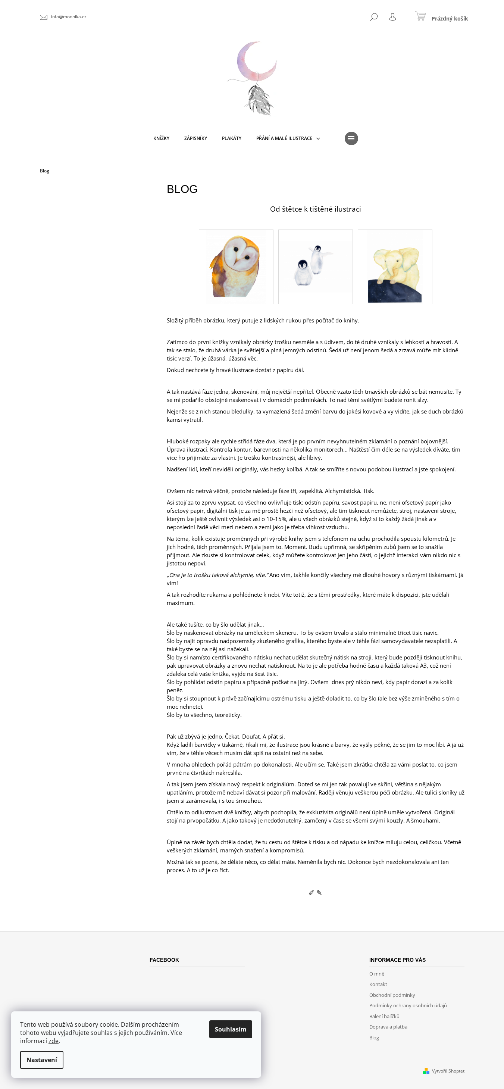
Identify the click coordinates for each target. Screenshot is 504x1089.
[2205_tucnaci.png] (316, 255)
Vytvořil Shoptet (448, 1071)
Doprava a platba (388, 1026)
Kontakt (378, 984)
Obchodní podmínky (392, 995)
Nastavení (41, 1060)
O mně (376, 973)
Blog (374, 1037)
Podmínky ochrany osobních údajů (408, 1005)
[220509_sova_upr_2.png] (236, 266)
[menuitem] (161, 138)
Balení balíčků (384, 1016)
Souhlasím (231, 1029)
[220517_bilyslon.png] (395, 266)
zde (53, 1041)
